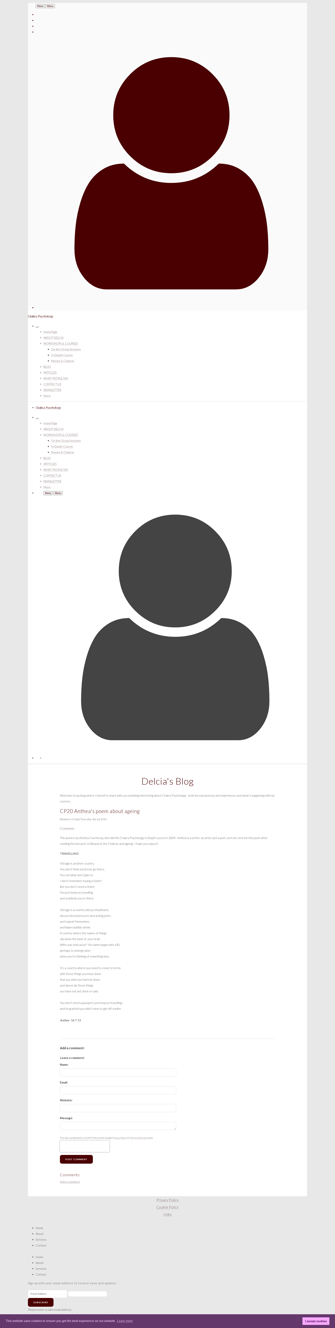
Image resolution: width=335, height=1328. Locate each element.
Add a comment (70, 1182)
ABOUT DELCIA (53, 337)
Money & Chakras (62, 361)
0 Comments (67, 828)
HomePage (50, 332)
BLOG (47, 366)
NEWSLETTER (52, 390)
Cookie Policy (167, 1207)
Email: (64, 1082)
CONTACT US (52, 384)
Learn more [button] (125, 1321)
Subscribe (40, 1302)
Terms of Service (139, 1137)
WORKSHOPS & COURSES (60, 343)
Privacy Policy (119, 1137)
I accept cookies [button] (316, 1321)
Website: (66, 1100)
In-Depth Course (62, 355)
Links (167, 1214)
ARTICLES (50, 372)
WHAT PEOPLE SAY (55, 378)
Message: (66, 1118)
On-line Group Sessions (66, 349)
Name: (64, 1064)
